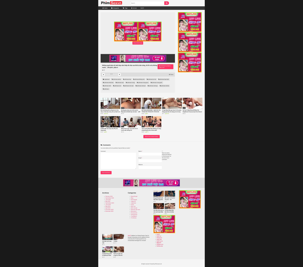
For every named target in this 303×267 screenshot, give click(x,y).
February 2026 (109, 196)
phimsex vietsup (153, 85)
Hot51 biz (159, 239)
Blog (132, 198)
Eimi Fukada (134, 199)
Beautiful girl (134, 196)
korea (132, 204)
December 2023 (109, 209)
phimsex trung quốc (157, 82)
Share (171, 74)
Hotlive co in (160, 244)
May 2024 (107, 206)
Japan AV (133, 201)
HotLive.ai (159, 237)
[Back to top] (298, 262)
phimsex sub (120, 82)
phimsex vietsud (141, 85)
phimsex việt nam (135, 209)
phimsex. (106, 89)
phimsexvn (134, 211)
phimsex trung (131, 82)
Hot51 (142, 8)
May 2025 (107, 201)
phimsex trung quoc (143, 82)
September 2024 (109, 203)
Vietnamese (134, 214)
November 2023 (109, 211)
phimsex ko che (152, 79)
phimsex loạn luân (164, 79)
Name (140, 151)
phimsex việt (107, 85)
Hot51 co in (160, 241)
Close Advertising (137, 43)
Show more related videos (151, 136)
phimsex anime (117, 79)
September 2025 (109, 198)
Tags (126, 8)
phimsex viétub (165, 85)
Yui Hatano (134, 218)
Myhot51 (159, 242)
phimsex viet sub (129, 85)
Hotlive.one (160, 246)
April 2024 (107, 208)
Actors (135, 8)
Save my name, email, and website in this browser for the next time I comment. (166, 156)
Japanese (106, 79)
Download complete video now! (165, 66)
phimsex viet (117, 85)
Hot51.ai (159, 236)
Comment (103, 151)
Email (140, 158)
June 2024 (108, 204)
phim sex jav (134, 208)
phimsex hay (127, 79)
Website (140, 164)
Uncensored (134, 213)
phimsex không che (139, 79)
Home (105, 8)
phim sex (133, 206)
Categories (116, 8)
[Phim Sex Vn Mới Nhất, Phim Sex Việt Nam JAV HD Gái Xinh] (112, 2)
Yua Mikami (134, 216)
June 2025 (108, 199)
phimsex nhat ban (108, 82)
